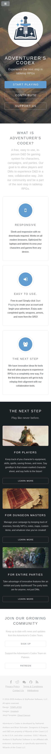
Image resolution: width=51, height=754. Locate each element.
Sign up (26, 644)
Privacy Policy (12, 686)
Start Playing (26, 84)
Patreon (25, 666)
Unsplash (14, 711)
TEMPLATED (16, 707)
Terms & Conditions (33, 686)
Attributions (33, 690)
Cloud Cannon (23, 715)
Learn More (26, 481)
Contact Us (18, 690)
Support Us (25, 105)
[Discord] (24, 682)
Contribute (25, 95)
